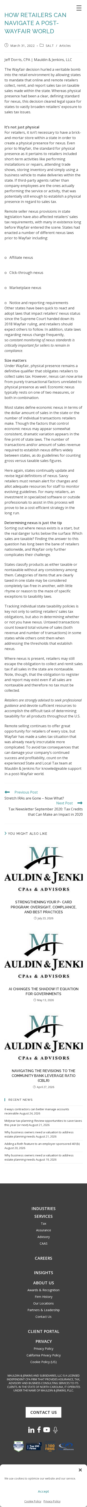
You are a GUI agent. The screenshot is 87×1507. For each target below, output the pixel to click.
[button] (80, 1470)
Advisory (43, 1237)
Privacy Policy (52, 1501)
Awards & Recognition (43, 1290)
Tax (43, 1223)
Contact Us (43, 1316)
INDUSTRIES (43, 1208)
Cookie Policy (32, 1501)
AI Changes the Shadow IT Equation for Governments (44, 991)
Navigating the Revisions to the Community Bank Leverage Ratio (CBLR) (43, 1076)
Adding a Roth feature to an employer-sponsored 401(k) (42, 1144)
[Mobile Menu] (79, 8)
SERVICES (43, 1216)
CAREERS (43, 1258)
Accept (43, 1491)
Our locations (43, 1303)
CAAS (44, 1243)
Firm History (43, 1297)
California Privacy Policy (44, 1355)
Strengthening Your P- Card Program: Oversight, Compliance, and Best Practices (44, 907)
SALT (50, 45)
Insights (43, 1272)
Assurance (43, 1230)
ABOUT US (43, 1282)
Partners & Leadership (43, 1310)
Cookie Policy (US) (43, 1362)
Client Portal (43, 1331)
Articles (65, 45)
